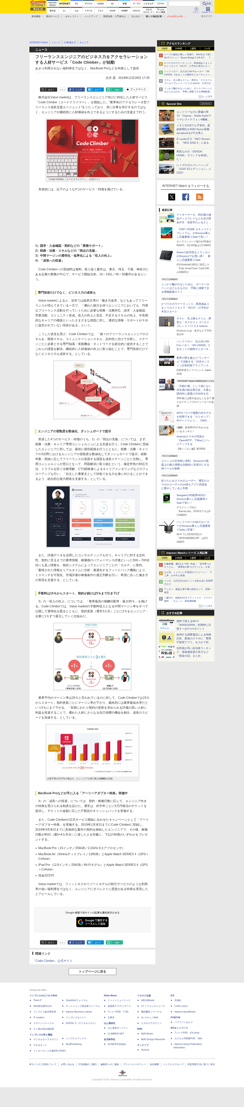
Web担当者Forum (42, 1006)
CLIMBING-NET (116, 1033)
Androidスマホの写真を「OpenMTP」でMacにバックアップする (193, 440)
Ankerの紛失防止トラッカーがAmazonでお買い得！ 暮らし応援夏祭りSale (193, 256)
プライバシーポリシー (134, 1064)
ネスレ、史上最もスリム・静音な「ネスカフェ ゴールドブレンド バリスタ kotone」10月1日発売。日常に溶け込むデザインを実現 (194, 326)
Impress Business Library (79, 1011)
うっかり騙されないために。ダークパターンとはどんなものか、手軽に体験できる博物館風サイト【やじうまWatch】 (188, 91)
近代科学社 (109, 1039)
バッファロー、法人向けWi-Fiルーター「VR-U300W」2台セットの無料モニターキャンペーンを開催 (188, 74)
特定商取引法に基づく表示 (201, 1064)
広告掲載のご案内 (87, 1064)
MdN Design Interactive (153, 1039)
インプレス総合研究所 (44, 1011)
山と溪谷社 (109, 1023)
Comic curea (181, 1006)
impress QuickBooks (185, 1011)
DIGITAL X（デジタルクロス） (81, 1023)
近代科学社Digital (117, 1044)
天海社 (177, 1000)
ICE (172, 995)
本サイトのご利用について (43, 1064)
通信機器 (36, 16)
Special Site (174, 103)
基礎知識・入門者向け (114, 16)
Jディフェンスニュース (153, 1006)
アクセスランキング (178, 43)
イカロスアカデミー (151, 1023)
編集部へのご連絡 (110, 1064)
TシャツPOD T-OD (118, 1011)
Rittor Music (110, 995)
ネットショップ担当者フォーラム (83, 1006)
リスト (62, 90)
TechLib (145, 1050)
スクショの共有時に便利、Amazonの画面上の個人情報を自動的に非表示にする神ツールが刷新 (185, 464)
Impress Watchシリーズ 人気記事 (187, 552)
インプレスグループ (173, 1064)
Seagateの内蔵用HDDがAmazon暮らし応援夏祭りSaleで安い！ (192, 499)
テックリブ (143, 1045)
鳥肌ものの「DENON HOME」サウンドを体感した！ (193, 155)
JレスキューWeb (149, 1017)
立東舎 (111, 1017)
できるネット (40, 1045)
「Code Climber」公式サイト (52, 960)
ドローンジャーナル (43, 1023)
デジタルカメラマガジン (46, 1039)
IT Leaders (38, 1017)
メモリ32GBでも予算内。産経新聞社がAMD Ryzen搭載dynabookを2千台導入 (193, 129)
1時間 (164, 48)
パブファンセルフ (183, 1022)
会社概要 (154, 1064)
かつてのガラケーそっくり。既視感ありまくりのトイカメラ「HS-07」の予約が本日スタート (185, 307)
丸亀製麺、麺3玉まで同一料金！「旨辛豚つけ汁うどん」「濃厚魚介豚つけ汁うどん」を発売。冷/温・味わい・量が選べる (187, 567)
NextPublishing (74, 1044)
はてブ (98, 90)
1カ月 (207, 48)
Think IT (37, 1000)
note (117, 90)
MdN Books (147, 1033)
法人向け (135, 16)
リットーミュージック (119, 1000)
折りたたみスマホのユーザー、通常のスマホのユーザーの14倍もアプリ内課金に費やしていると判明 (185, 484)
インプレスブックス (76, 1038)
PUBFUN (175, 1017)
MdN (139, 1029)
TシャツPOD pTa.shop (186, 1032)
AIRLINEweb (147, 1000)
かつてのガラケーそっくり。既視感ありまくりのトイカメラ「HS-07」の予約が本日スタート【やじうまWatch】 (188, 66)
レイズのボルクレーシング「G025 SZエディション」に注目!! (194, 168)
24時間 (178, 48)
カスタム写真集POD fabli (188, 1038)
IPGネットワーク (179, 1028)
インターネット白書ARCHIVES (49, 1050)
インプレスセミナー (76, 1017)
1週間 (193, 48)
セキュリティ (72, 16)
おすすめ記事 (174, 613)
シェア (79, 90)
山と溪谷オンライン (118, 1028)
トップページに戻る (92, 971)
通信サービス (53, 16)
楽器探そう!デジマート (119, 1006)
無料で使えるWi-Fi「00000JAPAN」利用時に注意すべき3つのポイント (194, 625)
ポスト (51, 90)
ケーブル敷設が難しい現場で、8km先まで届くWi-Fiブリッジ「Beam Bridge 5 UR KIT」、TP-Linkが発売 (188, 57)
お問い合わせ (67, 1064)
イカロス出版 (144, 995)
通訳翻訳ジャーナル (151, 1011)
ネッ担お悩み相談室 (43, 1029)
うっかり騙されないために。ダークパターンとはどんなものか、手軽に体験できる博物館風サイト (185, 288)
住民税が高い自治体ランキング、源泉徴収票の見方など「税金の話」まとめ (194, 652)
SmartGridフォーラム (77, 1000)
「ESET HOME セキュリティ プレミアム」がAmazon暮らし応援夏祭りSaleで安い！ (194, 233)
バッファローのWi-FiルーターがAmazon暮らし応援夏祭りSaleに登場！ (193, 525)
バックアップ (91, 16)
